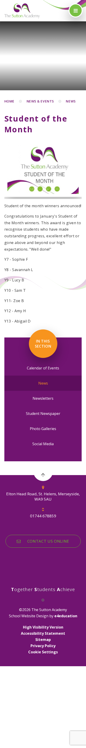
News (70, 101)
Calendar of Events (43, 368)
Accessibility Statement (43, 633)
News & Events (40, 101)
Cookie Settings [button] (43, 651)
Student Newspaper (43, 413)
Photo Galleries (43, 428)
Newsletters (43, 398)
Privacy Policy (43, 645)
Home (9, 101)
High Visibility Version (43, 627)
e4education (65, 615)
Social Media (43, 443)
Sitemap (43, 639)
